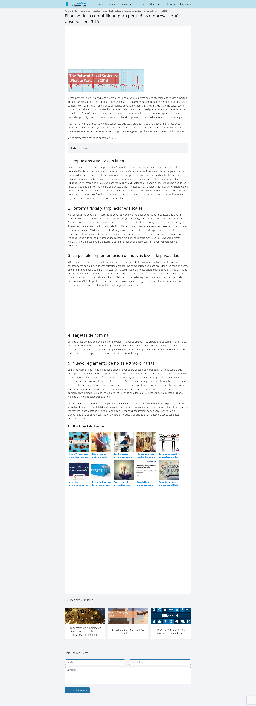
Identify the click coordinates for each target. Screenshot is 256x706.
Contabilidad (169, 4)
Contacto (184, 4)
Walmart (152, 4)
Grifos (138, 4)
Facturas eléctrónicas (118, 4)
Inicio (101, 4)
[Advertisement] (128, 49)
